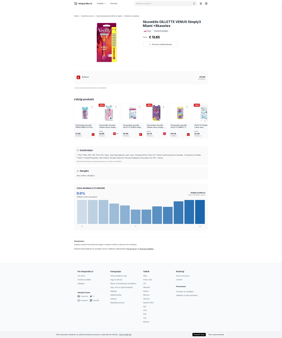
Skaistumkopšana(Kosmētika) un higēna (109, 16)
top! (144, 306)
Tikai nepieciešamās (216, 334)
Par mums (81, 276)
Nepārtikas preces (88, 16)
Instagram (84, 300)
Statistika (113, 3)
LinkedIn (96, 300)
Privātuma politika (84, 280)
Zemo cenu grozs (182, 276)
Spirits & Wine (148, 303)
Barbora (85, 77)
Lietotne (179, 280)
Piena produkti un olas (118, 276)
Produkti (100, 3)
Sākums (76, 16)
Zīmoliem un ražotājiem (185, 292)
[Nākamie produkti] (205, 121)
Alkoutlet (146, 287)
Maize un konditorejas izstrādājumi (123, 283)
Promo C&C (147, 280)
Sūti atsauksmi (132, 249)
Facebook (84, 296)
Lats (145, 318)
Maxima (146, 295)
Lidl (144, 283)
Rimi (144, 314)
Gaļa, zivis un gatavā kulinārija (121, 287)
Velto (145, 276)
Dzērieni (113, 299)
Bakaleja (113, 291)
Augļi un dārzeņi (116, 280)
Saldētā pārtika (116, 295)
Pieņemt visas (199, 334)
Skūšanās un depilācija (132, 16)
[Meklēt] (194, 3)
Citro (145, 310)
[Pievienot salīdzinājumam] (92, 107)
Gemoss (146, 299)
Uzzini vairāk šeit (125, 334)
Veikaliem (81, 283)
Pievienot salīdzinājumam (162, 44)
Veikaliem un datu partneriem (187, 295)
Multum (146, 291)
